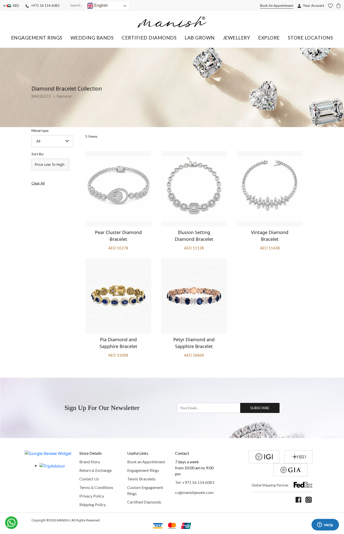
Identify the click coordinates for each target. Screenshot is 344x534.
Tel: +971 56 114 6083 (194, 482)
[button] (36, 37)
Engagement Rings (143, 470)
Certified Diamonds (144, 502)
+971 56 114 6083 (44, 6)
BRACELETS (41, 96)
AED (15, 6)
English (100, 5)
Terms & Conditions (96, 487)
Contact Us (89, 478)
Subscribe (260, 408)
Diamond (64, 96)
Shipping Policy (92, 504)
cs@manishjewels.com (194, 492)
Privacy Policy (91, 495)
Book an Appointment (146, 461)
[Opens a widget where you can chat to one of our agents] (325, 525)
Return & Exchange (95, 470)
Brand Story (89, 461)
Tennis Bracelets (141, 478)
